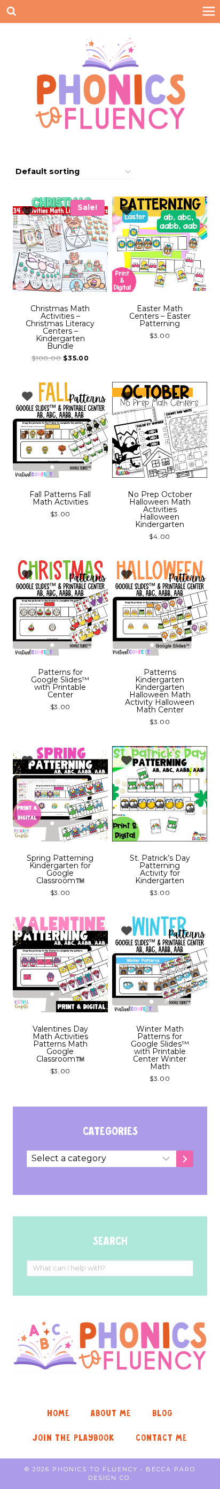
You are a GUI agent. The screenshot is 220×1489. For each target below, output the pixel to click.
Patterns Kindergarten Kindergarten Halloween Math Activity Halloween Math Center (159, 691)
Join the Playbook (74, 1437)
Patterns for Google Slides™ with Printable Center (60, 683)
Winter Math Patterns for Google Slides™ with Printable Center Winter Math (160, 1047)
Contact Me (161, 1437)
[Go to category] (184, 1158)
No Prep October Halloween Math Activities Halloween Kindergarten (160, 509)
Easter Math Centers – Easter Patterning (160, 316)
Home (58, 1413)
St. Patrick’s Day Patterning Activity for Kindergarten (160, 869)
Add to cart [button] (154, 366)
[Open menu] (208, 11)
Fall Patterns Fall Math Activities (60, 498)
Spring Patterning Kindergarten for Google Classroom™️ (60, 869)
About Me (111, 1413)
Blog (162, 1413)
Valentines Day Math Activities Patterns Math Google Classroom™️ (60, 1044)
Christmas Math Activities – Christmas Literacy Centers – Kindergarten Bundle (60, 327)
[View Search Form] (11, 11)
